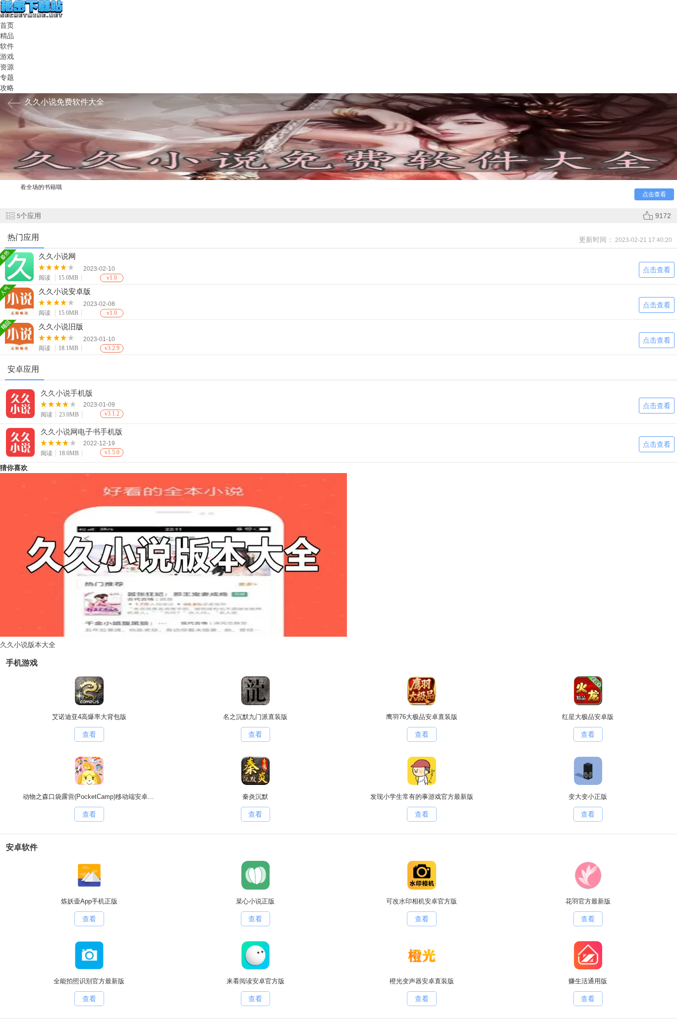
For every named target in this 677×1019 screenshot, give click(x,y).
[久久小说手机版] (21, 405)
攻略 (7, 88)
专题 (7, 77)
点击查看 (657, 406)
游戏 (7, 56)
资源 (7, 67)
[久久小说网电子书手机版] (21, 444)
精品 (7, 36)
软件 (7, 46)
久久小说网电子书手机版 (81, 432)
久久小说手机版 (67, 393)
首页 (7, 25)
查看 (89, 734)
